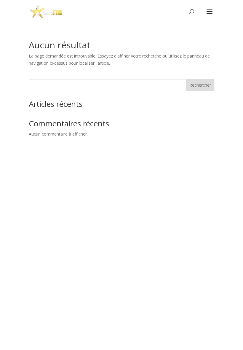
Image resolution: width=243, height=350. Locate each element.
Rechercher (200, 85)
